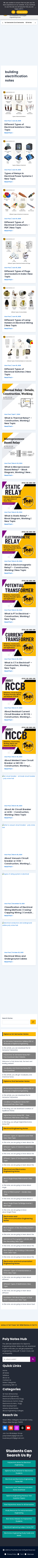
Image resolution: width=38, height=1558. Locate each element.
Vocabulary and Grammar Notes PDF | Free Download (17, 1069)
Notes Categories (9, 1382)
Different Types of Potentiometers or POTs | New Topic (17, 1272)
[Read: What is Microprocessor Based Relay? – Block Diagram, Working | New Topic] (19, 446)
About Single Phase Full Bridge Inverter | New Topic (18, 1204)
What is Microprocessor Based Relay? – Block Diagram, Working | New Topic (17, 470)
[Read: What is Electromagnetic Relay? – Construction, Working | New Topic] (19, 544)
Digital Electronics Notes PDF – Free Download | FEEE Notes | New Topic (16, 1116)
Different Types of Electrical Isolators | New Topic (17, 127)
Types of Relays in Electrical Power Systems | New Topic (18, 176)
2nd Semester (19, 23)
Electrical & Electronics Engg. (13, 1399)
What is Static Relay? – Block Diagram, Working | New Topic (17, 518)
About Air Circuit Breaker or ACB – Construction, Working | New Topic (17, 812)
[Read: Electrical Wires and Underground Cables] (19, 936)
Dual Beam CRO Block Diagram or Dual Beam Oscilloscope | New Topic (18, 1298)
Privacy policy (22, 12)
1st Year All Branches (10, 1394)
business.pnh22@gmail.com (13, 1438)
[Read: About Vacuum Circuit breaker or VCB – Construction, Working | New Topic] (19, 838)
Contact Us (7, 1380)
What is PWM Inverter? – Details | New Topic (17, 1193)
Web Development (10, 1406)
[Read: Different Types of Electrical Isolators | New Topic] (19, 104)
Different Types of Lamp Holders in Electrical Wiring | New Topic (18, 323)
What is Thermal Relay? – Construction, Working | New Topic (18, 421)
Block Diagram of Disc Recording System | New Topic (19, 1229)
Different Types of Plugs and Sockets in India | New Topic (18, 274)
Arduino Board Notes (10, 1408)
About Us (6, 1378)
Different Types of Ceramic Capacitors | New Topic (18, 1148)
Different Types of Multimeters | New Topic (17, 1285)
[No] (35, 8)
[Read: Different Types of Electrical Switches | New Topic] (19, 349)
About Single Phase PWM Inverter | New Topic (18, 1180)
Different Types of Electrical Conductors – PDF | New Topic (17, 225)
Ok (13, 12)
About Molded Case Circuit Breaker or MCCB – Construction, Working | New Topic (19, 763)
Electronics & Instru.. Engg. (12, 1403)
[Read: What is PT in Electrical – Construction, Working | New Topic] (19, 593)
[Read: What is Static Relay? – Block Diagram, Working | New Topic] (19, 495)
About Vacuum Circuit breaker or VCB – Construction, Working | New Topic (17, 861)
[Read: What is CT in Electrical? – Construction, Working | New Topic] (19, 642)
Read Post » (8, 133)
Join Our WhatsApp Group (12, 1433)
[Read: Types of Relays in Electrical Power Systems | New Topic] (19, 153)
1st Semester (9, 23)
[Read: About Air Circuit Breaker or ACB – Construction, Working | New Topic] (19, 789)
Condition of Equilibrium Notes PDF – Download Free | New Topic (17, 1103)
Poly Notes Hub (14, 1339)
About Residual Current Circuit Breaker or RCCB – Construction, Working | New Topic (18, 714)
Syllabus (6, 1375)
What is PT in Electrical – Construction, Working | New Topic (17, 616)
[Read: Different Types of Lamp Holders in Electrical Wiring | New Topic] (19, 300)
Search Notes (7, 1018)
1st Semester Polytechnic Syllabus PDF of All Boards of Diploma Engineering (18, 1042)
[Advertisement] (19, 44)
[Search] (33, 1022)
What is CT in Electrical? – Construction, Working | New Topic (18, 665)
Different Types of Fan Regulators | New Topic (18, 1159)
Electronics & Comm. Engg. (13, 1401)
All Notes (6, 1373)
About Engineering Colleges (13, 1411)
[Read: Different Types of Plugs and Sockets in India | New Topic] (19, 251)
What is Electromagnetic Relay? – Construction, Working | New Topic (17, 567)
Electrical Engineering (10, 1396)
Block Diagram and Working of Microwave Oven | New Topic (19, 1251)
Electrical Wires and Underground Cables (15, 957)
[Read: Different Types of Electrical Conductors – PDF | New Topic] (19, 202)
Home (5, 1370)
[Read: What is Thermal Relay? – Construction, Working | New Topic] (19, 397)
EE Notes (29, 23)
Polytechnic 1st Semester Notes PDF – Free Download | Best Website (17, 1056)
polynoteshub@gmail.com (13, 1436)
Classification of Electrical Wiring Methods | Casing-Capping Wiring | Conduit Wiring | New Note (18, 910)
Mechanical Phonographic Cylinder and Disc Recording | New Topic (18, 1240)
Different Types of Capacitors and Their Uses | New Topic (18, 1137)
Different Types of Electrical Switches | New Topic (17, 372)
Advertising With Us (10, 1385)
